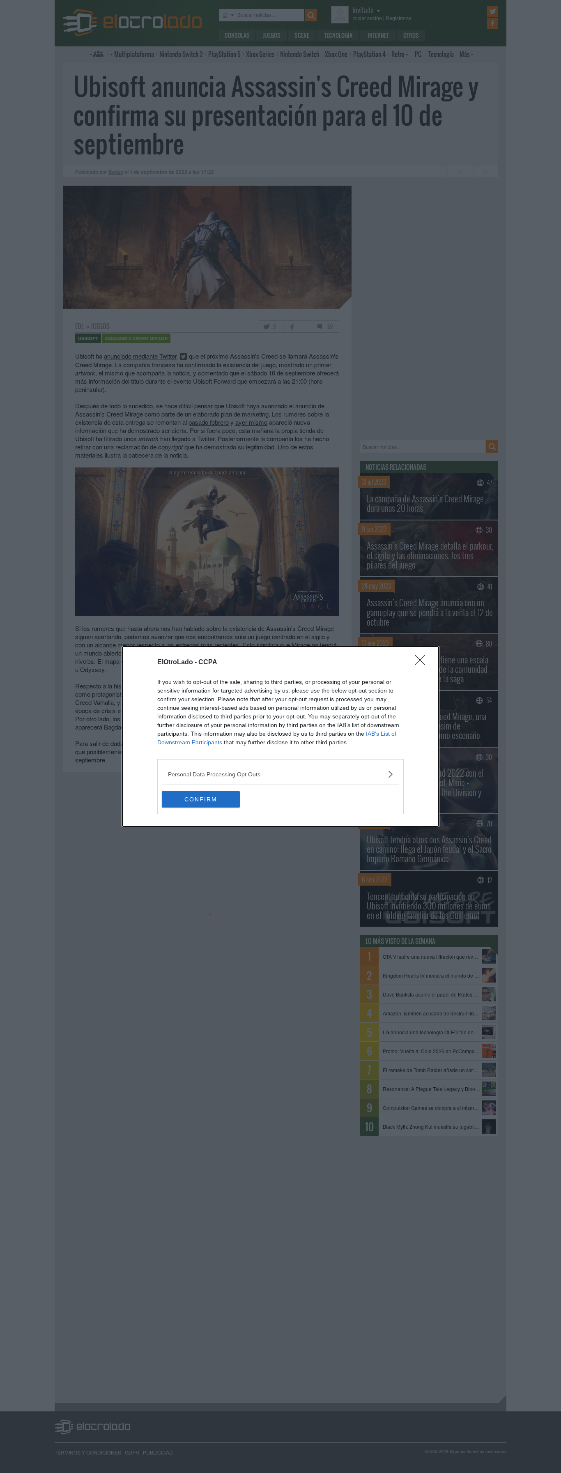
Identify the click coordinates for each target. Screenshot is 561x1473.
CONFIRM (200, 799)
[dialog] (280, 736)
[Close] (422, 662)
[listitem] (280, 774)
